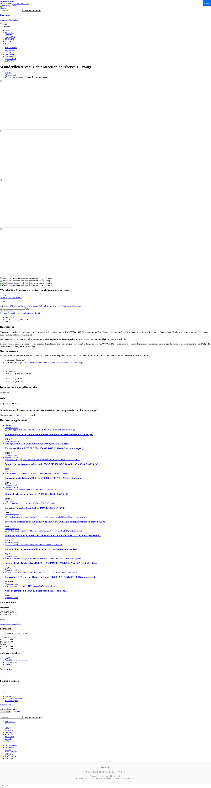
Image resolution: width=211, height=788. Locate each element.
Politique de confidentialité (15, 698)
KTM (7, 43)
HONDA (8, 35)
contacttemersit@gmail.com (10, 624)
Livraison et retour (12, 662)
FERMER (207, 3)
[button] (3, 8)
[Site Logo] (8, 6)
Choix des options (12, 441)
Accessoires (66, 306)
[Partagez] (6, 785)
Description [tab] (9, 317)
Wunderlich (76, 306)
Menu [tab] (7, 724)
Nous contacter (10, 54)
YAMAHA (9, 33)
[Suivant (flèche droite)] (3, 787)
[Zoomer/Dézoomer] (1, 785)
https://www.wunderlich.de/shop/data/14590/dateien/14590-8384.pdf (53, 362)
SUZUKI (8, 41)
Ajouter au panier (7, 311)
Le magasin (9, 50)
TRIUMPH (9, 39)
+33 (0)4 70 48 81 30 (20, 4)
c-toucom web (5, 705)
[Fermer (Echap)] (8, 785)
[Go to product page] (108, 444)
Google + (31, 313)
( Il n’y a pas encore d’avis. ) (11, 298)
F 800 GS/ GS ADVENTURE (36, 306)
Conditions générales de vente (16, 660)
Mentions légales (11, 701)
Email (37, 313)
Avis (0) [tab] (8, 322)
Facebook (4, 313)
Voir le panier (5, 711)
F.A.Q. (7, 658)
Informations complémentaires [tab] (16, 319)
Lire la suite (9, 471)
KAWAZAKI (10, 37)
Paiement (8, 664)
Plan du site (9, 696)
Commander (16, 711)
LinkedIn (23, 313)
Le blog (8, 52)
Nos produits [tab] (10, 722)
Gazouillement (13, 313)
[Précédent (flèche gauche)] (1, 787)
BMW (7, 30)
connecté (16, 415)
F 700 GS (19, 306)
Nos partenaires (11, 48)
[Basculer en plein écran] (3, 785)
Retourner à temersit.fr (8, 1)
